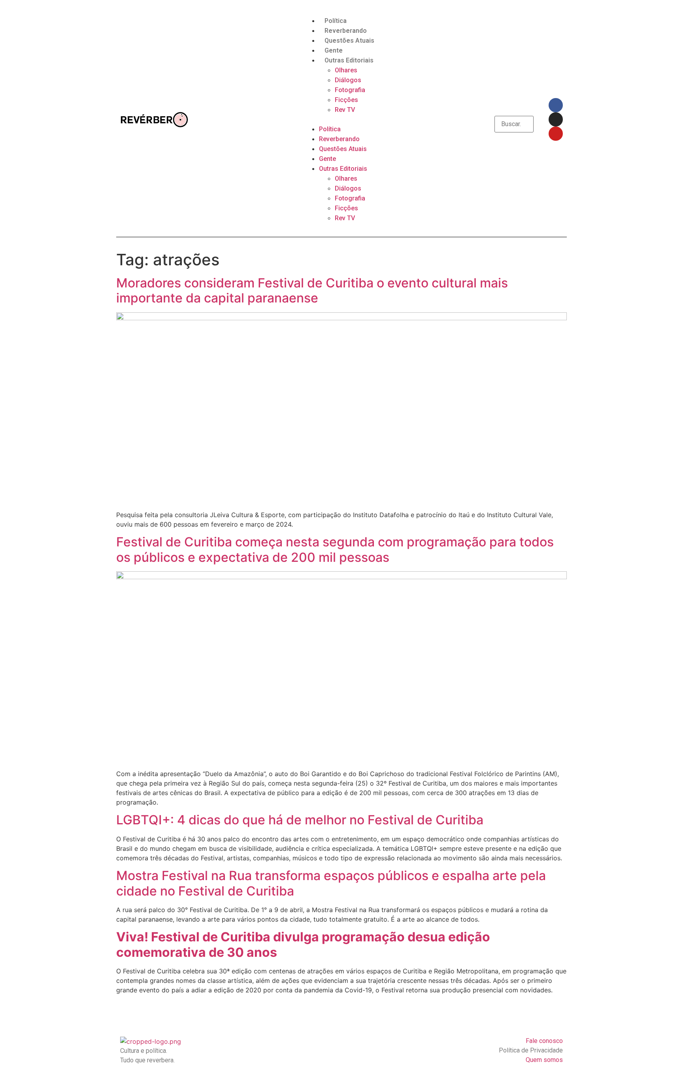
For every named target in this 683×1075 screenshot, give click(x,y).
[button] (341, 119)
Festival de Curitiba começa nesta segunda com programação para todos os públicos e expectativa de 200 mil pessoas (335, 549)
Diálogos (348, 80)
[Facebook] (556, 105)
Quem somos (544, 1060)
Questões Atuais (349, 40)
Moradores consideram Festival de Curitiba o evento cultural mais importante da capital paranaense (312, 290)
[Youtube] (556, 134)
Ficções (346, 100)
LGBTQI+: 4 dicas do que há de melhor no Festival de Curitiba (299, 820)
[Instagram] (556, 119)
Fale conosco (544, 1041)
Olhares (346, 70)
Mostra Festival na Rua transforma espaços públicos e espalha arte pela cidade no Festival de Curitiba (331, 883)
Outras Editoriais (349, 60)
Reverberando (346, 30)
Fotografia (350, 90)
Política (336, 21)
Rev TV (345, 109)
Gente (334, 50)
